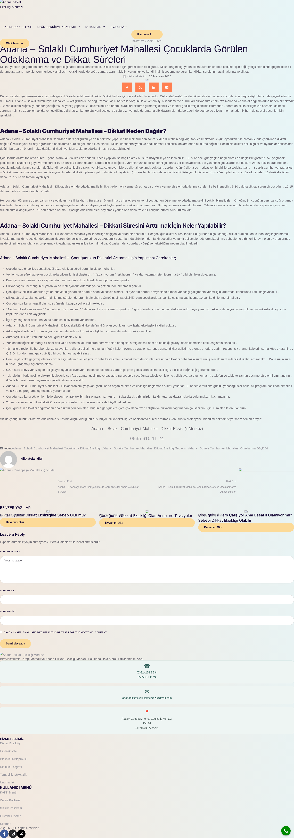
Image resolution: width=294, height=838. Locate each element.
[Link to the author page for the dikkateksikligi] (124, 76)
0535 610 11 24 (147, 677)
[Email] (167, 87)
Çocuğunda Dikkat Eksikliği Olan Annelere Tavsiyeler (145, 515)
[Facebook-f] (4, 833)
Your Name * (8, 590)
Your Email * (8, 611)
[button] (78, 27)
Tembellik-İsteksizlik (13, 774)
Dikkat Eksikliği (10, 743)
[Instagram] (13, 833)
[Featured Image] (48, 511)
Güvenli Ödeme (10, 816)
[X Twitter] (140, 87)
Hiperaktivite (8, 751)
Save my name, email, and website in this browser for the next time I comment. (55, 632)
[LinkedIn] (154, 87)
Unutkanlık (7, 782)
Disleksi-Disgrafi (11, 767)
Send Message (15, 643)
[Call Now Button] (286, 830)
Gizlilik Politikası (11, 808)
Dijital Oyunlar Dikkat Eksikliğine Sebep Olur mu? (43, 515)
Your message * (10, 552)
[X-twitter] (21, 833)
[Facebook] (127, 87)
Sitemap (5, 824)
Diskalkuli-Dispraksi (13, 759)
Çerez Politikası (10, 800)
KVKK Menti (8, 792)
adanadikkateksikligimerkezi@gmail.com (147, 697)
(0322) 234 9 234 (147, 672)
